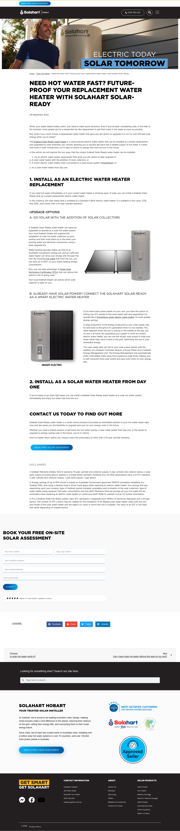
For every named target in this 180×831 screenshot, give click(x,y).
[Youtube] (41, 800)
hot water (50, 259)
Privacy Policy (35, 827)
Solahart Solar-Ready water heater (49, 142)
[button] (55, 624)
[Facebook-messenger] (22, 800)
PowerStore (107, 163)
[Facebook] (32, 800)
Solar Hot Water (43, 74)
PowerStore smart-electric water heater (115, 317)
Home (32, 74)
